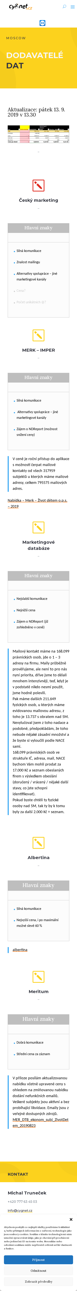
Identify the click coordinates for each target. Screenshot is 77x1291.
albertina (20, 950)
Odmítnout (38, 1271)
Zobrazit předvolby (38, 1281)
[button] (71, 1219)
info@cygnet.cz (20, 1211)
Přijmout (38, 1260)
